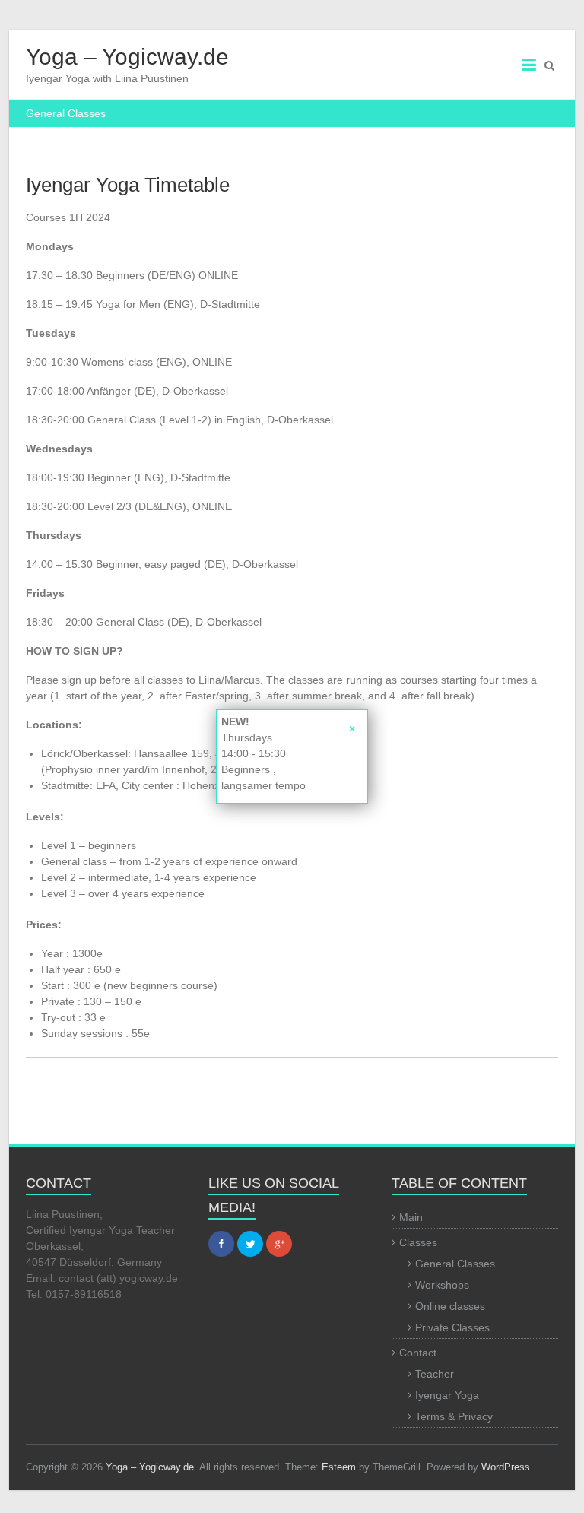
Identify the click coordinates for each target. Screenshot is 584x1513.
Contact (417, 1352)
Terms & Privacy (454, 1416)
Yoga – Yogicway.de (127, 56)
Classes (418, 1242)
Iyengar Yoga (447, 1395)
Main (411, 1217)
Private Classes (452, 1327)
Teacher (434, 1374)
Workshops (442, 1285)
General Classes (455, 1264)
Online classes (450, 1306)
